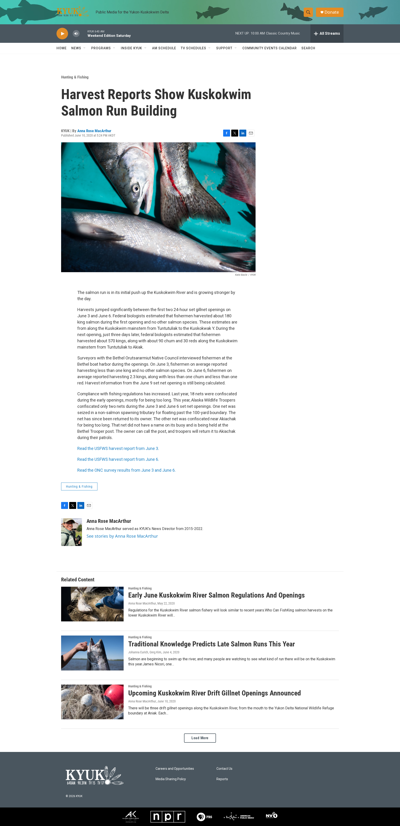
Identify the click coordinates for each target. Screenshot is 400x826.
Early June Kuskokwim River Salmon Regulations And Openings (216, 595)
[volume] (76, 33)
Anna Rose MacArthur (94, 130)
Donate (332, 12)
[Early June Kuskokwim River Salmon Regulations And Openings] (92, 604)
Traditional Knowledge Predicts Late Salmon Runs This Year (211, 644)
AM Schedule (164, 48)
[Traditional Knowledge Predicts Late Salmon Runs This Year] (92, 653)
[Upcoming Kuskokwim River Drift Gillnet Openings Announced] (92, 702)
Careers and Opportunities (175, 768)
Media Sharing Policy (171, 779)
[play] (62, 33)
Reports (222, 779)
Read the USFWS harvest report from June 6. (118, 459)
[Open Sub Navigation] (85, 48)
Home (61, 48)
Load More (200, 738)
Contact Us (224, 768)
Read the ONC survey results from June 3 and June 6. (126, 470)
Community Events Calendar (269, 48)
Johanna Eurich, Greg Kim (144, 652)
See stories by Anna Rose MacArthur (122, 536)
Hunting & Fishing (75, 77)
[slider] (83, 33)
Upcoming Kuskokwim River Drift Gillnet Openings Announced (214, 693)
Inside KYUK (131, 48)
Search (308, 48)
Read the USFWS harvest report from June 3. (118, 448)
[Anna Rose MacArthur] (71, 532)
